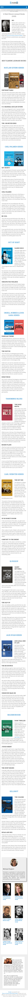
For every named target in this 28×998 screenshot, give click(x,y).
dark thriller (17, 737)
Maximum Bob (14, 715)
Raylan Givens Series (14, 68)
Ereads (9, 992)
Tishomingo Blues (14, 399)
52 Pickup (14, 561)
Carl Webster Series (14, 474)
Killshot (14, 791)
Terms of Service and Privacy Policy (10, 993)
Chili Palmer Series (14, 147)
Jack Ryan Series (14, 635)
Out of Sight (14, 242)
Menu (2, 7)
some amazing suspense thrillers (15, 35)
